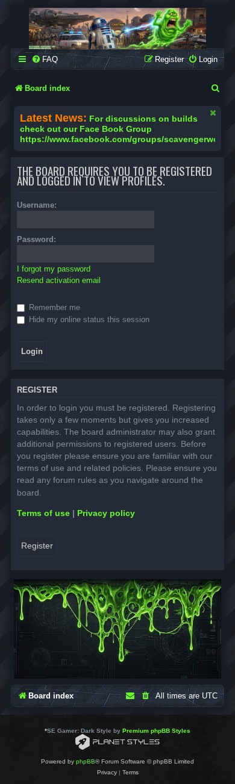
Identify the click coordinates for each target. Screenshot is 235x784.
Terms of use (43, 513)
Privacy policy (106, 513)
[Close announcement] (213, 112)
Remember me (53, 307)
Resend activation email (59, 280)
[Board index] (117, 28)
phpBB (85, 761)
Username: (37, 205)
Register (37, 545)
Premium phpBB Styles (156, 730)
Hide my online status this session (88, 319)
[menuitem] (44, 59)
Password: (36, 239)
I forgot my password (53, 268)
